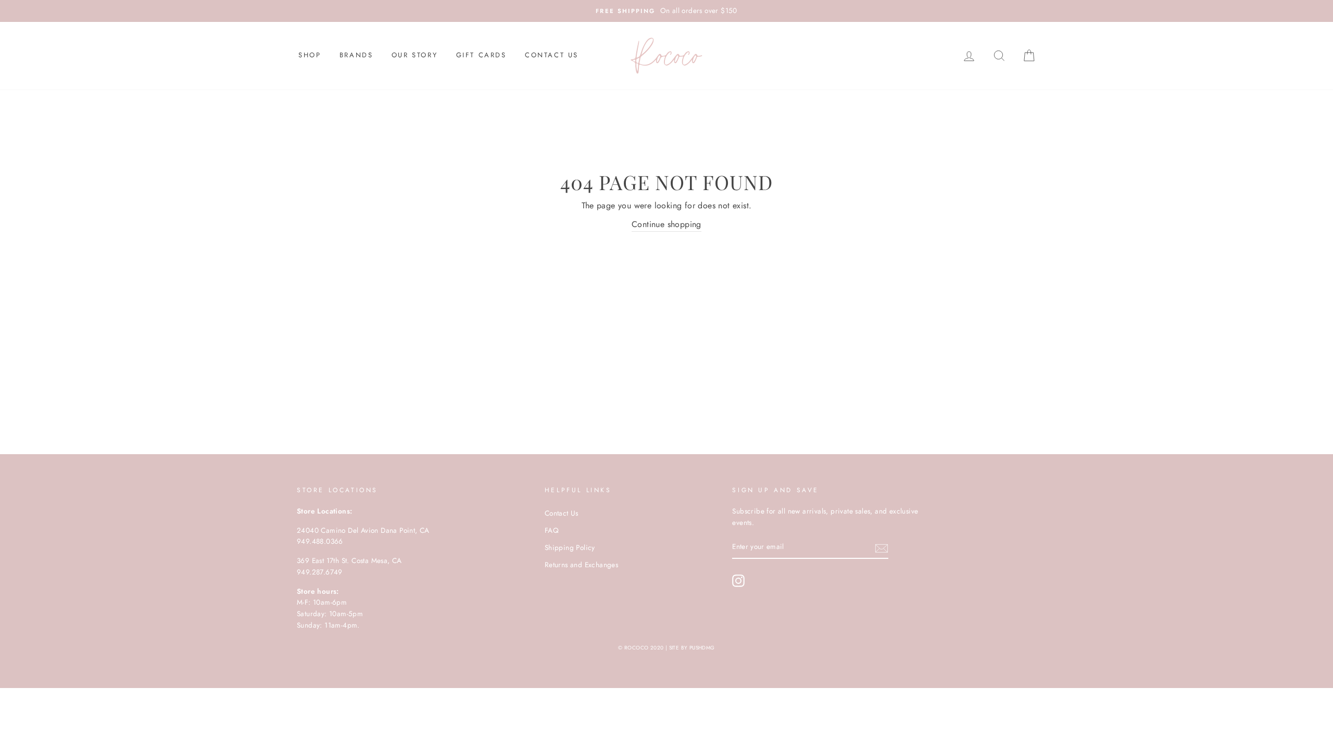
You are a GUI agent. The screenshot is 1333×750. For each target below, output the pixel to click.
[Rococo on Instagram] (738, 580)
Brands (356, 55)
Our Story (414, 55)
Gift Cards (481, 55)
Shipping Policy (570, 547)
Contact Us (552, 55)
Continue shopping (666, 224)
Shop (309, 55)
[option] (666, 11)
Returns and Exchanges (581, 564)
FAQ (552, 530)
